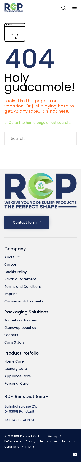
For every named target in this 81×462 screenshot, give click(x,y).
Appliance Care (17, 376)
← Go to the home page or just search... (37, 122)
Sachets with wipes (20, 320)
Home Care (14, 361)
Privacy (30, 441)
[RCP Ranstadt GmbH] (13, 8)
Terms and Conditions (22, 286)
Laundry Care (15, 368)
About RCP (13, 257)
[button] (26, 222)
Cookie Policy (15, 271)
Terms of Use (48, 441)
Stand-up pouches (20, 327)
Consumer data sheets (23, 301)
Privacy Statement (20, 279)
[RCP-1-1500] (40, 210)
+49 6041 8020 (23, 420)
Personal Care (16, 383)
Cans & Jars (14, 342)
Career (10, 264)
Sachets (11, 335)
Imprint (10, 293)
